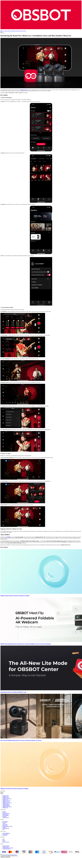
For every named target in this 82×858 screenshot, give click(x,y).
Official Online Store (6, 833)
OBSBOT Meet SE (6, 805)
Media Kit (4, 827)
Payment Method (6, 815)
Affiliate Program (6, 846)
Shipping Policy (5, 814)
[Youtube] (11, 854)
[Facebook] (4, 854)
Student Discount (6, 817)
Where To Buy (23, 30)
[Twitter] (15, 854)
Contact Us (5, 812)
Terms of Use (5, 824)
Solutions (9, 30)
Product (1, 30)
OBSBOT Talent (6, 795)
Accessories (5, 30)
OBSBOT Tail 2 (6, 796)
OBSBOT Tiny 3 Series (7, 798)
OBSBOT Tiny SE (6, 801)
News (1, 31)
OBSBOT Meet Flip (6, 804)
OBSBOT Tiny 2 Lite (6, 800)
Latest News (5, 822)
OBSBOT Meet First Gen (7, 806)
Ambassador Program (6, 848)
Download (4, 816)
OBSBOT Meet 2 (6, 803)
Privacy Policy (5, 825)
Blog (3, 829)
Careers (4, 823)
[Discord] (1, 854)
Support (19, 30)
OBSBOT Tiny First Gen (7, 802)
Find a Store (5, 835)
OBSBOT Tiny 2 (6, 799)
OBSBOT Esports (14, 30)
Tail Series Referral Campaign (8, 847)
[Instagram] (7, 854)
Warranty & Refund (6, 813)
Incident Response (6, 828)
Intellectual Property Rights (7, 826)
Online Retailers (5, 834)
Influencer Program (6, 845)
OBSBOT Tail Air (6, 797)
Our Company (5, 821)
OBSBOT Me (5, 807)
